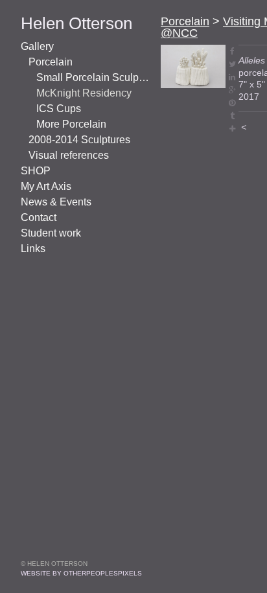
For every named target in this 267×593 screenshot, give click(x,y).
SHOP (36, 170)
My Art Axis (46, 186)
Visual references (69, 155)
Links (33, 248)
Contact (38, 217)
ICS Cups (58, 108)
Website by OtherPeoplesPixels (81, 573)
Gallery (37, 46)
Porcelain (51, 61)
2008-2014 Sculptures (79, 139)
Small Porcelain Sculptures (93, 77)
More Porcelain (71, 124)
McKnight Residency (84, 93)
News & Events (56, 201)
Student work (51, 232)
